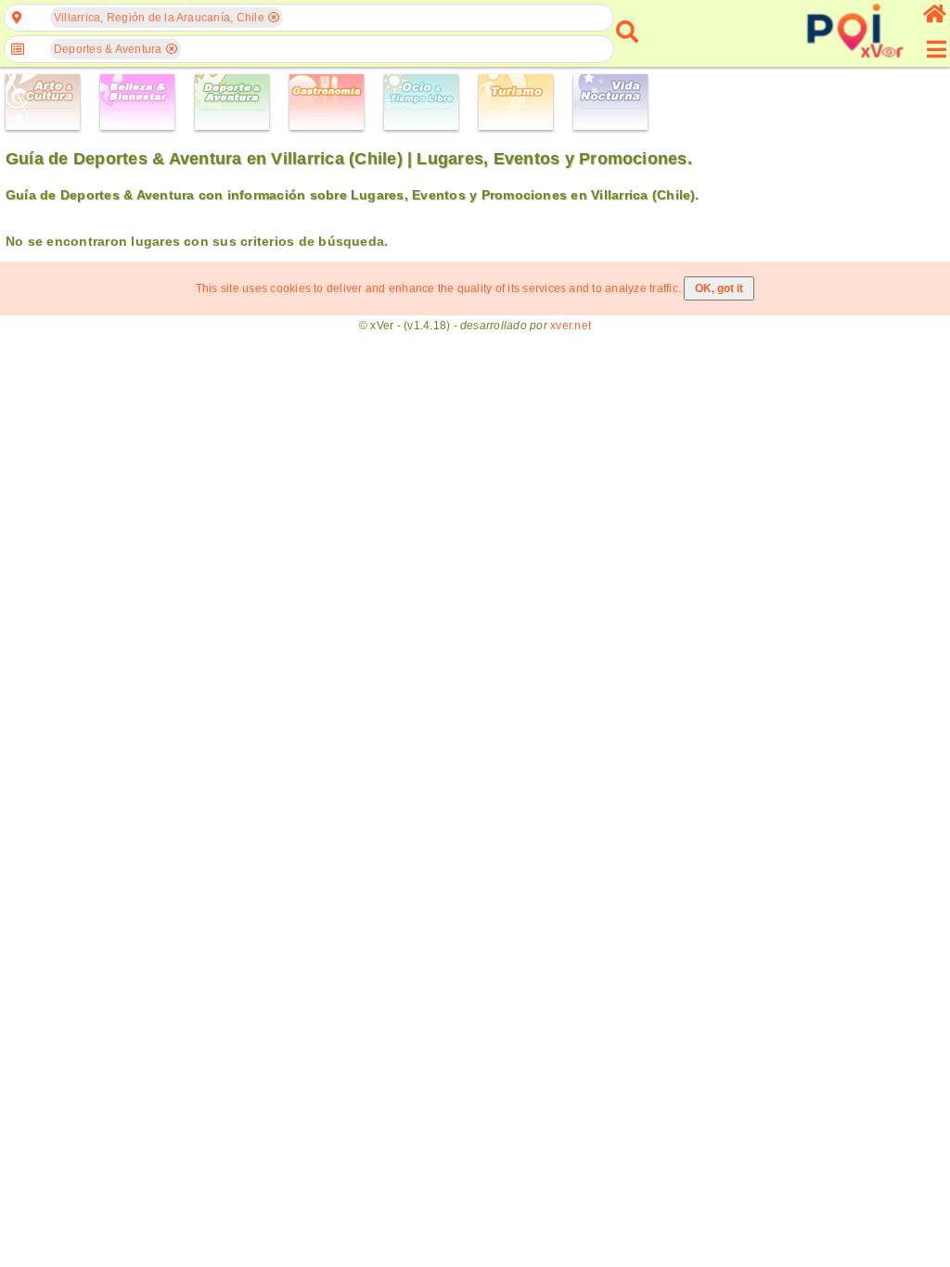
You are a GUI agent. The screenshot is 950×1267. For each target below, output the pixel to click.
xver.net (570, 325)
